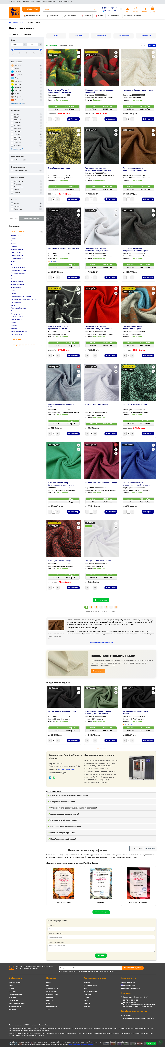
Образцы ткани (51, 1006)
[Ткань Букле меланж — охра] (63, 145)
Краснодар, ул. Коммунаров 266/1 (135, 997)
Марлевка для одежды (18, 270)
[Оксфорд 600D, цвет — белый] (101, 382)
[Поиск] (94, 9)
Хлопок (86, 997)
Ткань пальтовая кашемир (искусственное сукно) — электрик (136, 484)
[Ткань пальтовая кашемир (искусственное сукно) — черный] (101, 145)
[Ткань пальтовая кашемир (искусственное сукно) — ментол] (63, 460)
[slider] (12, 49)
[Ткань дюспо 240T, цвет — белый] (101, 538)
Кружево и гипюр (17, 258)
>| (116, 607)
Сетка (13, 290)
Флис (12, 311)
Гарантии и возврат (134, 15)
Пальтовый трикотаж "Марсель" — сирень (61, 406)
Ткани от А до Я (17, 340)
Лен (12, 264)
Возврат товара (14, 982)
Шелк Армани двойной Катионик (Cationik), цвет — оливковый (98, 713)
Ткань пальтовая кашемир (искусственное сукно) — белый (97, 249)
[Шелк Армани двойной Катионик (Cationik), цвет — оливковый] (101, 696)
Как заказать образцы (34, 15)
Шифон (13, 322)
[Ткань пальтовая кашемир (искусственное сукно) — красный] (101, 304)
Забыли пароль (51, 991)
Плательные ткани (17, 285)
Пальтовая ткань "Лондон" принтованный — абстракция (59, 91)
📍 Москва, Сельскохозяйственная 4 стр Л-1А (137, 1018)
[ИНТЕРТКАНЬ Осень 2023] (138, 883)
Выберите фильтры (31, 218)
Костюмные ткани (17, 255)
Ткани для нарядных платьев (21, 296)
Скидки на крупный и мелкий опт (46, 1)
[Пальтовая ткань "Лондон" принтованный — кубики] (138, 304)
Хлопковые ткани (17, 317)
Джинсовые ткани (17, 249)
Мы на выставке (52, 994)
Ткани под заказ (16, 334)
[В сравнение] (78, 56)
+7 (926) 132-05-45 (67, 769)
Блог (48, 985)
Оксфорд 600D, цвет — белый (96, 405)
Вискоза (13, 244)
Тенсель (13, 293)
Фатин (13, 305)
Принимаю (151, 1043)
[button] (46, 716)
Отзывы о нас (14, 1000)
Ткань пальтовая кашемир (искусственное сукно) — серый (135, 249)
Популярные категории (95, 978)
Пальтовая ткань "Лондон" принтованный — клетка (58, 328)
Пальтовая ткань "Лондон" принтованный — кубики (133, 328)
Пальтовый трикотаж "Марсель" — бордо (101, 483)
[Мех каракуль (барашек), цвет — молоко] (138, 67)
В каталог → (98, 671)
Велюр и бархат (16, 241)
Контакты (26, 1)
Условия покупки (63, 1)
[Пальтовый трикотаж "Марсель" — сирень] (63, 382)
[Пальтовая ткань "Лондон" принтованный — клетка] (63, 304)
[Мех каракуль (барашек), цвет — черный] (63, 226)
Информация (15, 978)
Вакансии (12, 1009)
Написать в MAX (112, 11)
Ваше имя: (52, 925)
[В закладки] (78, 52)
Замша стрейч (16, 252)
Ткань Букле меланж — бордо (59, 561)
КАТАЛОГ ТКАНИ (19, 23)
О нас (11, 985)
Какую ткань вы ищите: (57, 942)
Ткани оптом (114, 15)
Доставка (12, 1)
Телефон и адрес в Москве (134, 1011)
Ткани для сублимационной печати (23, 299)
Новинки (88, 15)
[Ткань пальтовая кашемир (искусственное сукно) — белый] (101, 226)
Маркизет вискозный (18, 267)
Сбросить (14, 218)
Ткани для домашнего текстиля (23, 345)
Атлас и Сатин (16, 235)
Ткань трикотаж (16, 302)
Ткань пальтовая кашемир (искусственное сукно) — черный (98, 169)
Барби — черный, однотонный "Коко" (62, 711)
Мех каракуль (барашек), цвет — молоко (138, 90)
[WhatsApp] (54, 778)
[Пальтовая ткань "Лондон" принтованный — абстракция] (63, 67)
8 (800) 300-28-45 (109, 8)
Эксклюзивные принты (19, 331)
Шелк (86, 1000)
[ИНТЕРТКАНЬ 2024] (63, 883)
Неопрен (14, 276)
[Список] (154, 45)
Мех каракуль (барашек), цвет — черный (63, 248)
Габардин (14, 247)
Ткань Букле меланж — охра (59, 168)
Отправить (101, 955)
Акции (100, 15)
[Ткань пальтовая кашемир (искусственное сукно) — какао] (138, 145)
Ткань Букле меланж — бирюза (135, 405)
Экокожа (14, 328)
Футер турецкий (16, 314)
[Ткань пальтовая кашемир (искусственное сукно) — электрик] (138, 460)
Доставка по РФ (52, 988)
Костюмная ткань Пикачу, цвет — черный (135, 713)
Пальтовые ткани (17, 282)
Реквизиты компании (16, 1003)
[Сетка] (150, 45)
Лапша (13, 261)
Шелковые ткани (16, 320)
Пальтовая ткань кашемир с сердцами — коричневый (101, 91)
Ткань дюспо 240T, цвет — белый (98, 561)
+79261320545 (126, 1015)
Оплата (19, 1)
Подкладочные (16, 287)
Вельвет (13, 238)
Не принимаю (139, 1043)
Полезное (51, 978)
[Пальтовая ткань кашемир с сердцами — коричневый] (101, 67)
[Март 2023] (101, 883)
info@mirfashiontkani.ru (131, 988)
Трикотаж (87, 994)
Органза (13, 279)
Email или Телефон (55, 934)
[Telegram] (50, 778)
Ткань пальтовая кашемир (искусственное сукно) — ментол (61, 484)
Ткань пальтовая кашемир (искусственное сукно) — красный (98, 328)
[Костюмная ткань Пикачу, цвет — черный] (138, 696)
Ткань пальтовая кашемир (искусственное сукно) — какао (135, 169)
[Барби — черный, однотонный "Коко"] (63, 696)
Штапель (14, 325)
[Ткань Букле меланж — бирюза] (138, 382)
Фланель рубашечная (18, 308)
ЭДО (72, 1)
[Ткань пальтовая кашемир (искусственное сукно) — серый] (138, 226)
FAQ (32, 1)
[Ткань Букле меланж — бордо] (63, 538)
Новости (49, 1000)
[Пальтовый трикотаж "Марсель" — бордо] (101, 460)
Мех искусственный (18, 273)
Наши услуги (71, 15)
